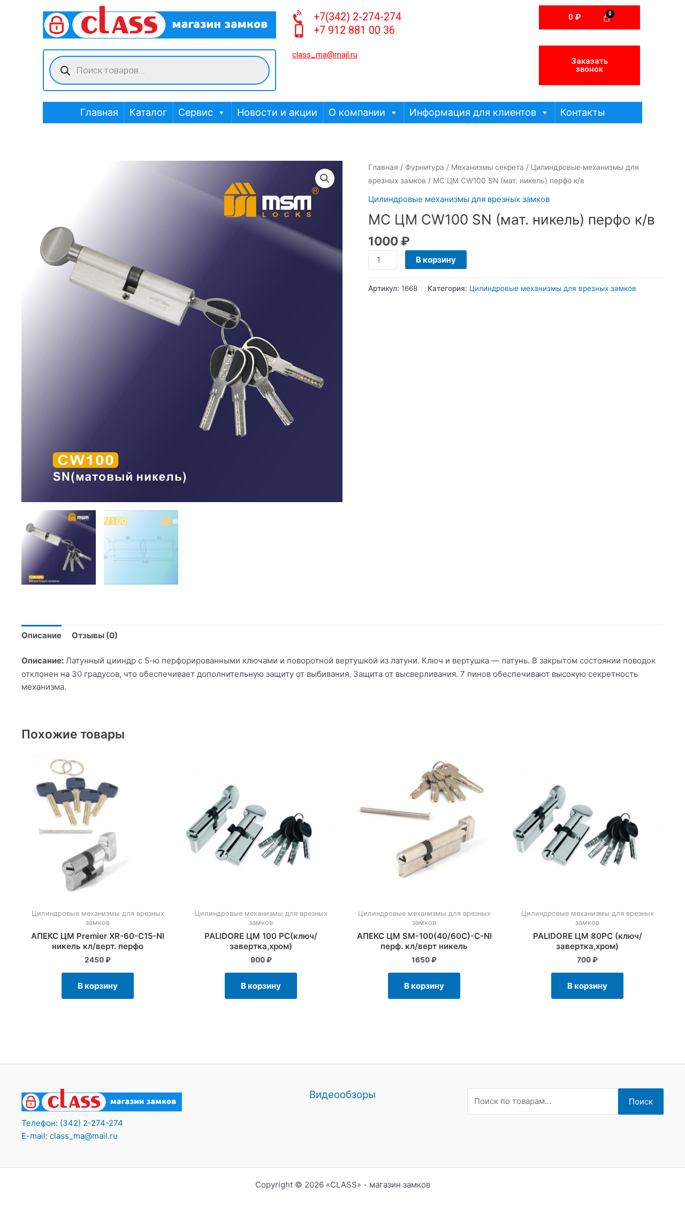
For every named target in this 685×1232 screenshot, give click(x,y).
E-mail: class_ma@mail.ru (69, 1136)
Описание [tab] (41, 635)
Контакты (582, 112)
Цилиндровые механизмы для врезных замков (459, 199)
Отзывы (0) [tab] (95, 635)
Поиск (641, 1101)
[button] (324, 178)
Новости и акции (277, 112)
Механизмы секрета (487, 167)
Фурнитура (424, 167)
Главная (99, 112)
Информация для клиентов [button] (472, 112)
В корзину (436, 260)
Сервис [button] (195, 112)
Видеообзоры (342, 1094)
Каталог (148, 112)
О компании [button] (357, 112)
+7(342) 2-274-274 (357, 17)
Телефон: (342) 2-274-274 (72, 1123)
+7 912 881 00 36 (354, 30)
